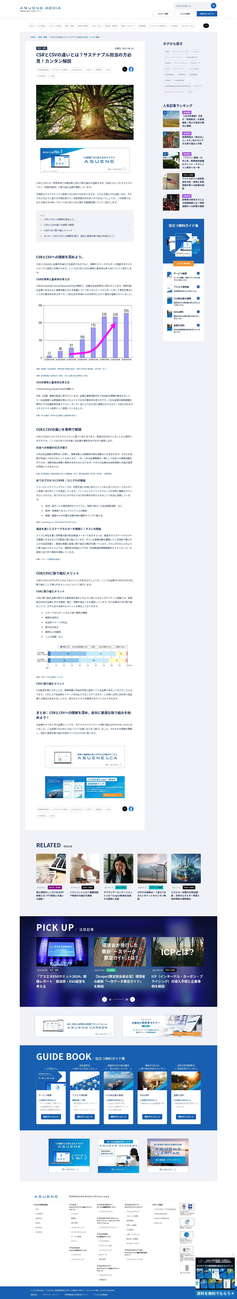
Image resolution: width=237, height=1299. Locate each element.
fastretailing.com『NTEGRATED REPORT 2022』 (59, 522)
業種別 (73, 1218)
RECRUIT (39, 1227)
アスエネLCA (76, 1254)
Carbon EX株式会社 (161, 1218)
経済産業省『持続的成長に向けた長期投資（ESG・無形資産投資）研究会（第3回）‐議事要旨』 (77, 473)
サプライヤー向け (105, 1245)
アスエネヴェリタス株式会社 (165, 1209)
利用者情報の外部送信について (76, 1294)
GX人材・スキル (133, 1243)
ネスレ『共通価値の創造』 (51, 559)
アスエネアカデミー (106, 1211)
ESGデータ (103, 1254)
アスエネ (74, 1214)
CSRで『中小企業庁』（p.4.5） (52, 677)
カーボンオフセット (78, 1232)
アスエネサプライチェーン (109, 1227)
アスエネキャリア (105, 1275)
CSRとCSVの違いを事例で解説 (57, 224)
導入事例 (74, 1223)
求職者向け (103, 1279)
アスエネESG (104, 1241)
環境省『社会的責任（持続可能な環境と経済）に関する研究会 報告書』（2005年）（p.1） (74, 369)
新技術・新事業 (132, 1239)
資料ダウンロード (51, 1116)
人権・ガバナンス (133, 1234)
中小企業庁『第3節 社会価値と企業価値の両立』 (59, 415)
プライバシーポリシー (51, 1294)
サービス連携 (76, 1236)
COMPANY (39, 1214)
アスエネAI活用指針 (100, 1294)
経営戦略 (130, 1220)
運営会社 (34, 1294)
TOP (37, 1209)
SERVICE (39, 1218)
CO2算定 (130, 1229)
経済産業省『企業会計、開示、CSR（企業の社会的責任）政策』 (65, 375)
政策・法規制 (131, 1225)
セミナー (74, 1241)
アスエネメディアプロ (135, 1259)
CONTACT (39, 1232)
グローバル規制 (132, 1216)
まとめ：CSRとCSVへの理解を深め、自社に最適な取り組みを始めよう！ (77, 236)
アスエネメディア (133, 1211)
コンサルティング (77, 1227)
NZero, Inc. (158, 1223)
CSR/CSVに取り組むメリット (56, 230)
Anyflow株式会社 (160, 1214)
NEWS (38, 1223)
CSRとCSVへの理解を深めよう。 (58, 219)
